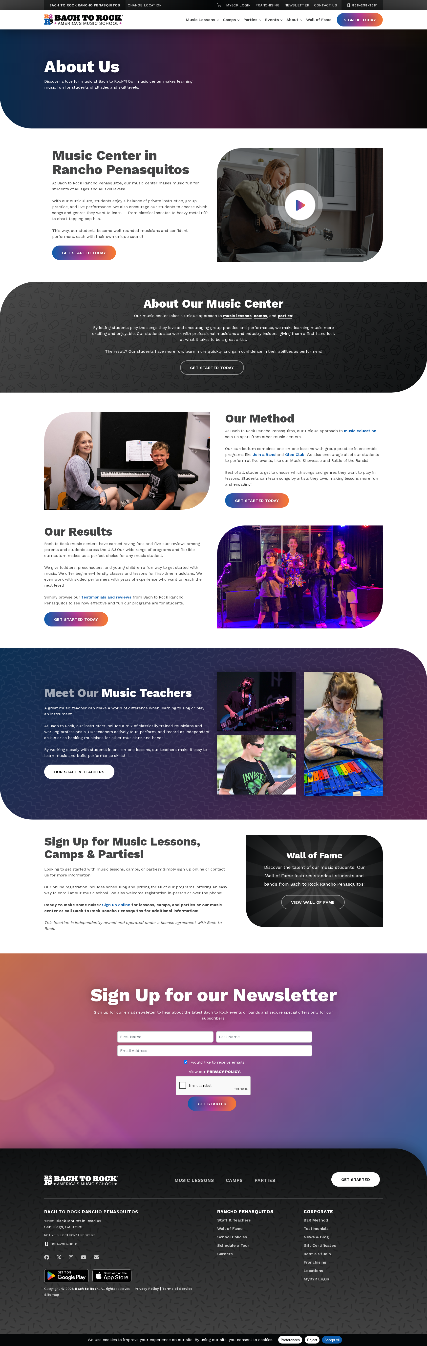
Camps (229, 19)
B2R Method (316, 1220)
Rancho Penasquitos (245, 1211)
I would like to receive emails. (216, 1062)
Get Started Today (84, 252)
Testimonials (316, 1228)
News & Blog (316, 1237)
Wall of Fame (319, 19)
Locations (313, 1270)
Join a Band (264, 454)
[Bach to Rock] (83, 19)
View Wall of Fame (313, 902)
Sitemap (51, 1294)
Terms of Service (177, 1289)
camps (260, 315)
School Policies (232, 1237)
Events (272, 19)
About (292, 19)
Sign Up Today (360, 20)
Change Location (145, 5)
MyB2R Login (238, 5)
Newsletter (296, 5)
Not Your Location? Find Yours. (70, 1235)
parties (285, 315)
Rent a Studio (317, 1253)
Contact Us (325, 5)
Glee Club (294, 454)
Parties (250, 19)
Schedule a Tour (233, 1245)
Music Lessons (200, 19)
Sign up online (116, 904)
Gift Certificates (320, 1245)
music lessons (237, 315)
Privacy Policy (147, 1289)
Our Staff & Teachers (79, 772)
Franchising (267, 5)
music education (360, 430)
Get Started (355, 1179)
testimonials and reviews (106, 597)
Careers (225, 1253)
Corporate (318, 1211)
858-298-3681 (364, 5)
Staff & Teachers (234, 1220)
